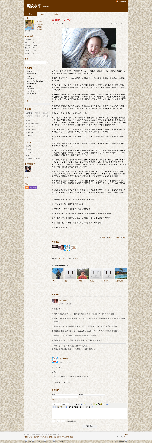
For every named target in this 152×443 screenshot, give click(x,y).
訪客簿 (55, 14)
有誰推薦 (55, 242)
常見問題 (43, 437)
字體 (54, 404)
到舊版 (46, 6)
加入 (116, 441)
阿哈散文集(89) (31, 73)
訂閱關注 (39, 27)
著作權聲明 (57, 437)
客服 (71, 437)
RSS (26, 188)
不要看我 (105, 281)
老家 (66, 281)
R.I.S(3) (29, 86)
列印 (124, 237)
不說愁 (30, 120)
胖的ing (28, 152)
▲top (126, 434)
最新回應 (37, 113)
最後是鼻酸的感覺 (33, 123)
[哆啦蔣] (67, 248)
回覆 (103, 237)
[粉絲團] (26, 441)
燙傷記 (92, 281)
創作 (60, 258)
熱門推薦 (45, 116)
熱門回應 (37, 116)
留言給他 (39, 29)
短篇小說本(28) (31, 93)
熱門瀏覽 (29, 116)
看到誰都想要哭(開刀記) (33, 158)
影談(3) (29, 76)
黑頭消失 (30, 132)
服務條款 (50, 437)
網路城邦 (121, 441)
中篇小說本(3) (31, 91)
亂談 (76, 258)
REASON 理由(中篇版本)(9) (35, 81)
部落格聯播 (33, 188)
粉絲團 (30, 441)
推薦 (110, 237)
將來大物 (29, 146)
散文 (64, 258)
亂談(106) (29, 71)
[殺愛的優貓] (55, 248)
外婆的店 (30, 126)
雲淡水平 (33, 6)
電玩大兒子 (29, 155)
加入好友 (39, 21)
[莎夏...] (74, 248)
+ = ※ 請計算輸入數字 (65, 421)
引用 (117, 237)
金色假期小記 (119, 281)
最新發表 (29, 113)
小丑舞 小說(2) (31, 78)
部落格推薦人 (30, 164)
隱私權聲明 (65, 437)
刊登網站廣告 (28, 437)
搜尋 (48, 62)
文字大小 (64, 404)
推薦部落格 (40, 24)
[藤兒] (61, 248)
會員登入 (54, 399)
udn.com (125, 437)
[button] (56, 404)
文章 (30, 14)
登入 (112, 441)
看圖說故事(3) (31, 88)
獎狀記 (30, 135)
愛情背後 (29, 149)
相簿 (43, 14)
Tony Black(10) (31, 83)
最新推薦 (45, 113)
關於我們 (36, 437)
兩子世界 (80, 281)
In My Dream (55, 281)
